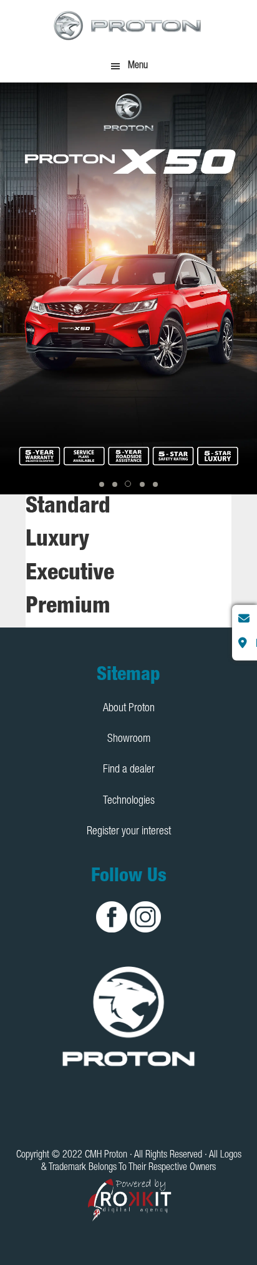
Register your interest (129, 832)
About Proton (129, 708)
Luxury (57, 540)
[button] (102, 484)
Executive (70, 574)
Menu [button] (138, 66)
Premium (68, 607)
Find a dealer (129, 770)
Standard (68, 507)
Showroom (128, 739)
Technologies (129, 801)
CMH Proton (128, 25)
